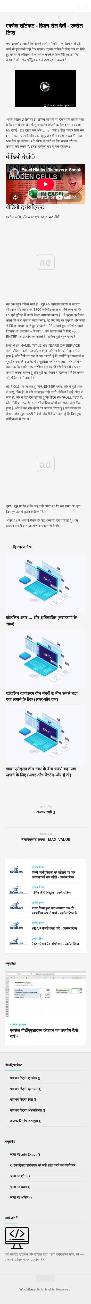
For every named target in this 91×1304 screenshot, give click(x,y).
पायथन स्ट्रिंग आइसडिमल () (27, 1110)
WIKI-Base (27, 1289)
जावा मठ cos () (20, 1187)
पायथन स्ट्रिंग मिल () (22, 1099)
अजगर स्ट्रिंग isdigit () (25, 1121)
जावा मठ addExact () (24, 1154)
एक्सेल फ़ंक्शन (18, 1024)
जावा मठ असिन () (20, 1197)
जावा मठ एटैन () (19, 1176)
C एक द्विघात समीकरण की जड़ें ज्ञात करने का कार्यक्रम (42, 1165)
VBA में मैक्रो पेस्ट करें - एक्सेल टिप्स (54, 928)
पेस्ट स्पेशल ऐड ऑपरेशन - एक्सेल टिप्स (55, 944)
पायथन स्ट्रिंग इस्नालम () (25, 1089)
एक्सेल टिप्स (38, 867)
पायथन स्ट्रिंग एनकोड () (24, 1078)
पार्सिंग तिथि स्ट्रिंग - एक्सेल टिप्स (51, 893)
